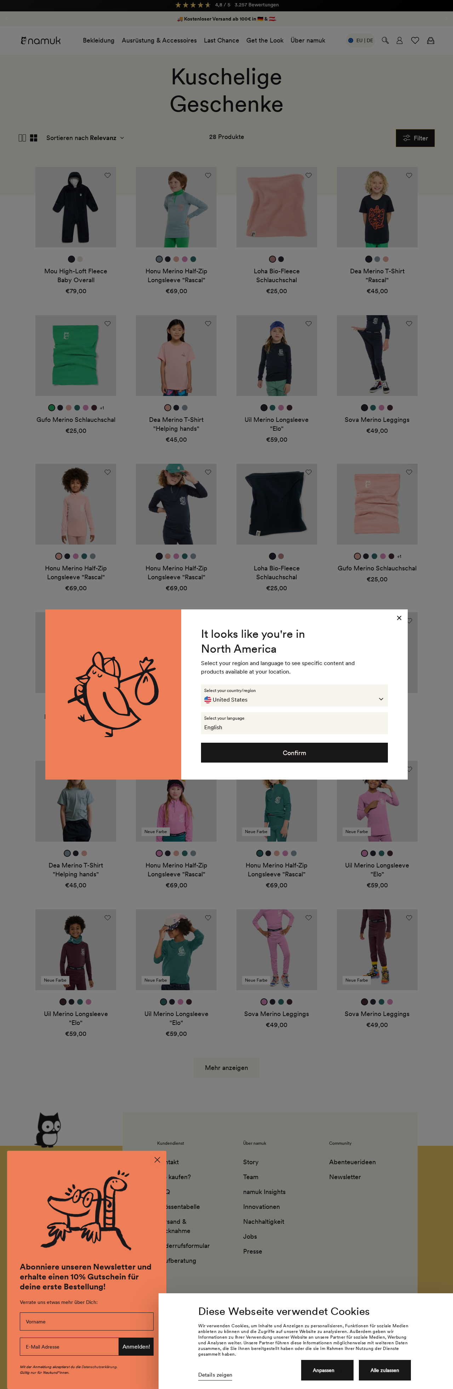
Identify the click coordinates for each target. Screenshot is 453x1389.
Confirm (294, 753)
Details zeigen (215, 1375)
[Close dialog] (157, 1160)
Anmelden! (136, 1346)
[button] (294, 696)
